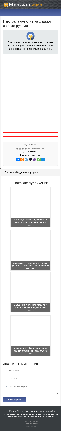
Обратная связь (30, 424)
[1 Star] (17, 148)
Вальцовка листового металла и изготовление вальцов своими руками (30, 307)
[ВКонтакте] (18, 159)
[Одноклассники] (22, 159)
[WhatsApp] (39, 159)
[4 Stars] (26, 148)
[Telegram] (26, 159)
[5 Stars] (29, 148)
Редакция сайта (30, 421)
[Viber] (34, 159)
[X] (30, 159)
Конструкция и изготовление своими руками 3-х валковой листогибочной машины (30, 266)
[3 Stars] (23, 148)
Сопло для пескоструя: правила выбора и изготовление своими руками (30, 222)
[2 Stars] (20, 148)
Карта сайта (30, 426)
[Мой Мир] (43, 159)
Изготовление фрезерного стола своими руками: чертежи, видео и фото (30, 351)
